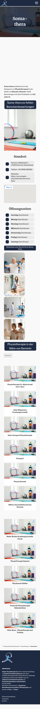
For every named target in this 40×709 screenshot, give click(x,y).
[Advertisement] (20, 60)
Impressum (5, 699)
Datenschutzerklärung (8, 696)
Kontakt (4, 701)
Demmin (8, 355)
